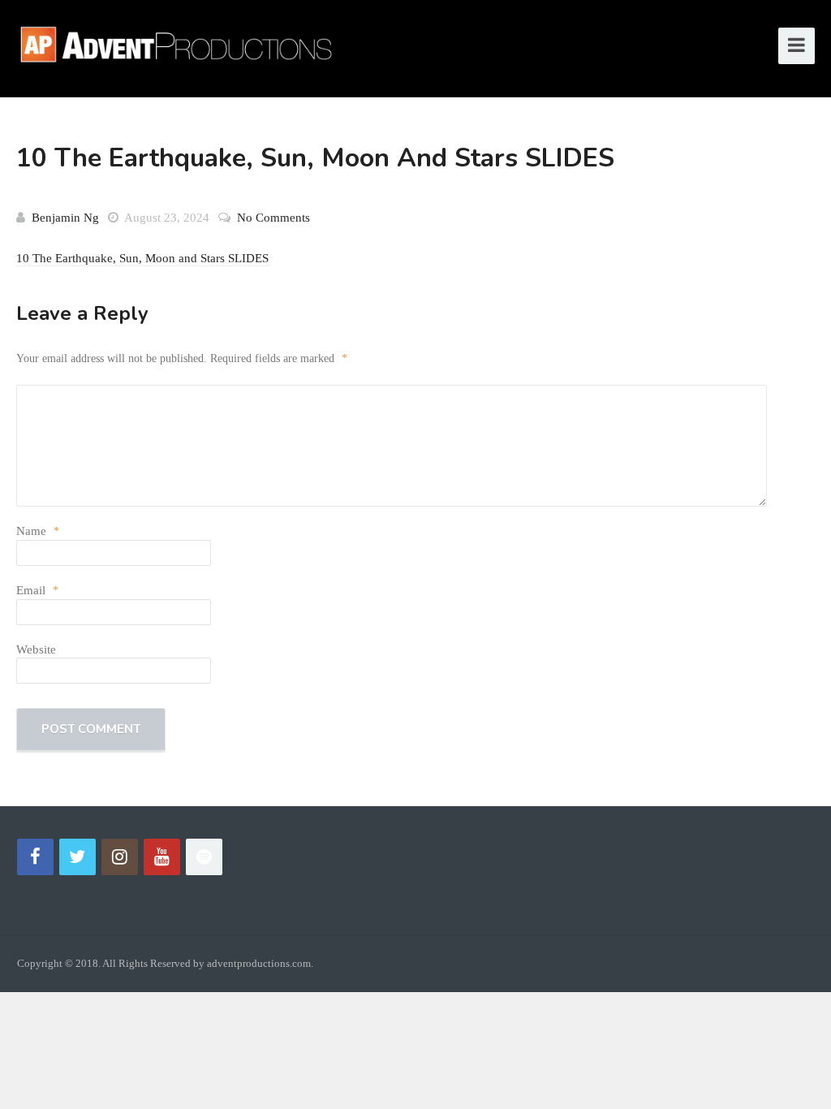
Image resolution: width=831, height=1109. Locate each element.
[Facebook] (35, 857)
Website (36, 649)
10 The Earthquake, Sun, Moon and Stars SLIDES (142, 258)
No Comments (273, 217)
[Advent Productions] (182, 41)
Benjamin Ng (65, 217)
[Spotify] (204, 857)
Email (37, 590)
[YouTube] (162, 857)
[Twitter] (77, 857)
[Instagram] (119, 857)
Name (37, 530)
